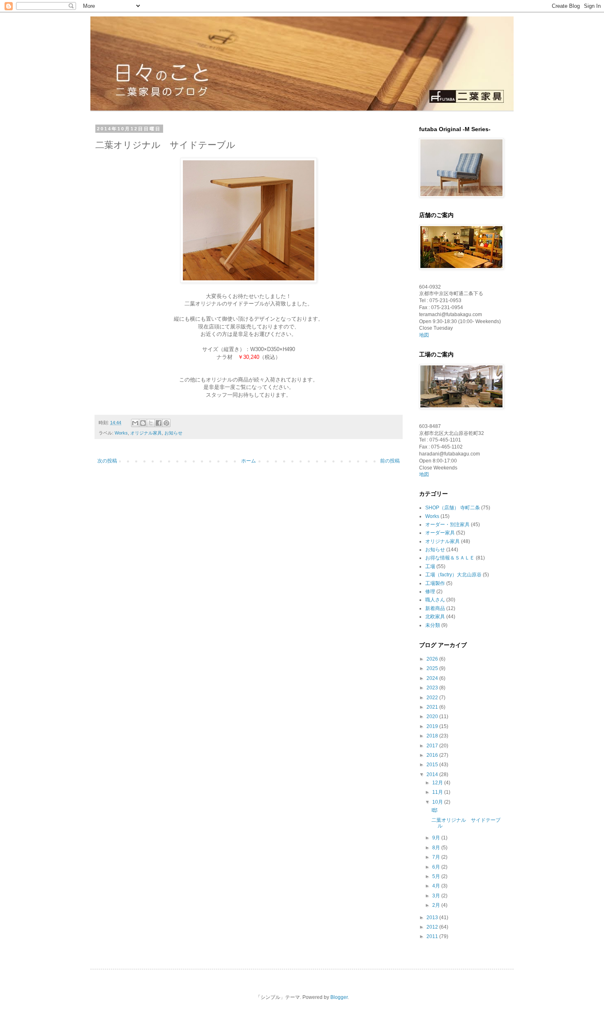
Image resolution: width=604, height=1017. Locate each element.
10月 (438, 802)
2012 (432, 927)
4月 (436, 886)
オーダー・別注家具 (447, 524)
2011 (432, 936)
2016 (432, 755)
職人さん (435, 600)
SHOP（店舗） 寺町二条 (452, 508)
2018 (432, 736)
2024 (432, 678)
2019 (432, 726)
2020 (432, 716)
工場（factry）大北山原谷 (453, 575)
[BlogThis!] (143, 423)
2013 (432, 917)
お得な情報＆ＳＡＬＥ (450, 558)
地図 (424, 335)
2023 (432, 688)
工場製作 (435, 583)
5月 (436, 876)
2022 (432, 697)
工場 (430, 566)
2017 (432, 746)
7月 (436, 857)
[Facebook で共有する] (158, 423)
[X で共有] (151, 423)
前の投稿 (390, 461)
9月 (436, 838)
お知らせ (173, 432)
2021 (432, 707)
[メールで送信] (135, 423)
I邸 (434, 810)
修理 (430, 591)
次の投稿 (107, 461)
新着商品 (435, 608)
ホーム (248, 461)
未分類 (432, 625)
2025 (432, 668)
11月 (438, 792)
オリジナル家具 (146, 432)
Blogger (339, 997)
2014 (432, 774)
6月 (436, 867)
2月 (436, 905)
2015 (432, 764)
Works (121, 432)
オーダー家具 (440, 533)
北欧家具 (435, 616)
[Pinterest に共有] (166, 423)
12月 (438, 783)
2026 (432, 659)
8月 (436, 848)
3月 (436, 896)
